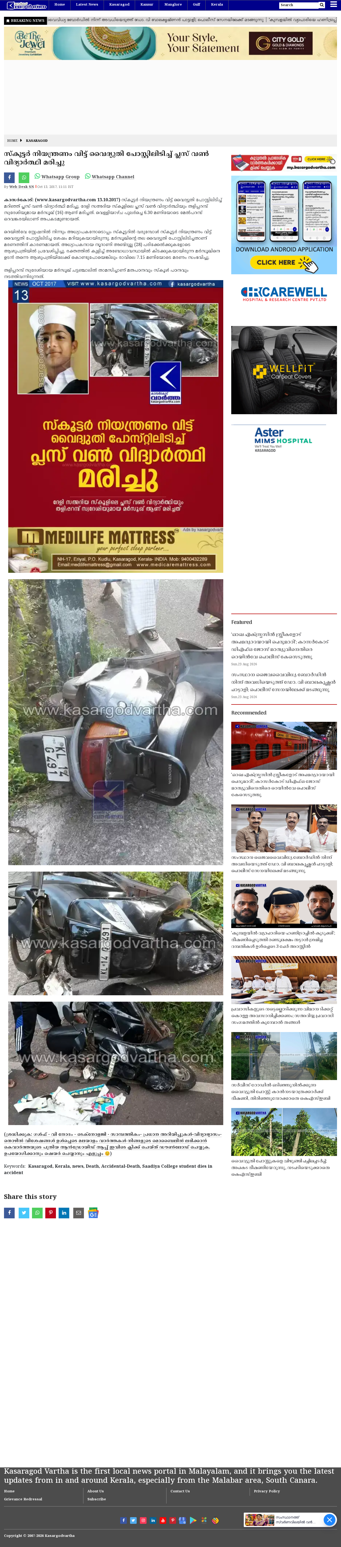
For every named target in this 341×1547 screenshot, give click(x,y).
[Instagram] (143, 1520)
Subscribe (96, 1499)
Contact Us (180, 1491)
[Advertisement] (164, 97)
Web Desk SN (21, 187)
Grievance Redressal (23, 1499)
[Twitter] (133, 1520)
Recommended (248, 713)
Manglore (173, 5)
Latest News (87, 5)
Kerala (217, 5)
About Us (95, 1491)
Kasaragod (119, 5)
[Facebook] (123, 1520)
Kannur (146, 5)
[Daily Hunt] (203, 1519)
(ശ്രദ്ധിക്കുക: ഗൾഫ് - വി (30, 1134)
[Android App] (192, 1519)
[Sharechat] (214, 1519)
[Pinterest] (172, 1520)
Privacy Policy (267, 1491)
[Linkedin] (153, 1520)
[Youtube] (163, 1520)
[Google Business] (180, 1519)
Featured (241, 622)
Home (59, 5)
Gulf (196, 5)
